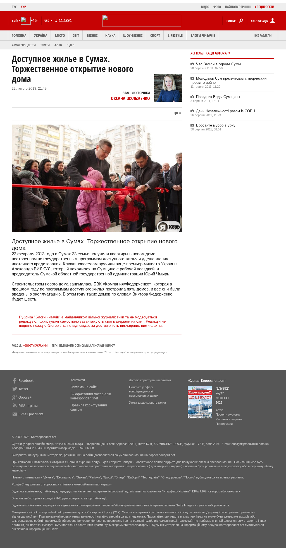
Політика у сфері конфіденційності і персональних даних (143, 391)
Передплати (224, 423)
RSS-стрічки (28, 406)
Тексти (45, 45)
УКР (23, 6)
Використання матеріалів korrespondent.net (90, 396)
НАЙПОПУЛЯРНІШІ (238, 6)
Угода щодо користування (147, 402)
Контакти (77, 380)
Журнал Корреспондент (207, 381)
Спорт (155, 35)
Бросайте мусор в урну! (216, 125)
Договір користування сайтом (150, 380)
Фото (58, 45)
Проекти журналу (228, 414)
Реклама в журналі (229, 419)
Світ (76, 35)
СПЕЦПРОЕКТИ (264, 6)
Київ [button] (15, 21)
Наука (110, 35)
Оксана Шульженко (130, 98)
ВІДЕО (205, 6)
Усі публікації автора (208, 53)
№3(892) (222, 388)
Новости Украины (35, 345)
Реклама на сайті (83, 387)
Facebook (26, 381)
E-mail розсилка (31, 414)
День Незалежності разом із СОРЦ (225, 111)
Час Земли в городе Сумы (218, 64)
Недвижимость (70, 345)
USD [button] (47, 20)
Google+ (25, 397)
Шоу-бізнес (132, 35)
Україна (40, 35)
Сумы (85, 345)
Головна (19, 35)
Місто (60, 35)
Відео (71, 45)
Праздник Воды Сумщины (218, 97)
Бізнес (92, 35)
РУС (14, 6)
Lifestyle (175, 35)
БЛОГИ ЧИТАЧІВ (202, 35)
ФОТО (217, 6)
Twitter (23, 389)
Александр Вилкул (102, 345)
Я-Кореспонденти (24, 45)
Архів (219, 410)
